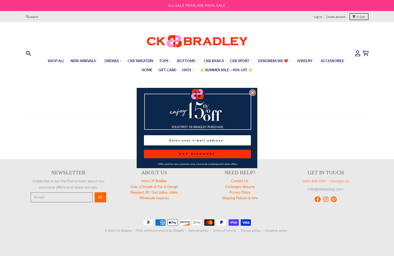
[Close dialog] (252, 92)
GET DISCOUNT (197, 153)
